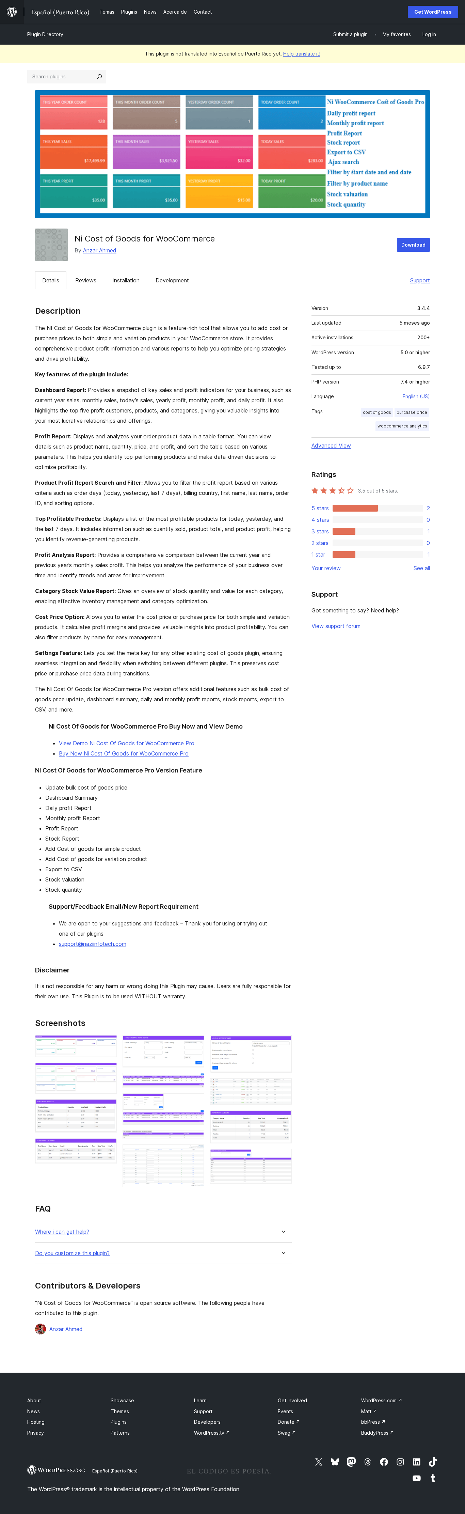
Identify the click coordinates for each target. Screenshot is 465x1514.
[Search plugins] (99, 76)
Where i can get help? (62, 1232)
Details (50, 280)
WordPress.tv (212, 1433)
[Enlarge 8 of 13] (195, 1139)
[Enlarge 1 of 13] (108, 1044)
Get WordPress (433, 12)
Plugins (119, 1422)
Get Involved (292, 1400)
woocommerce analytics (402, 425)
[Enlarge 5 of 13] (195, 1044)
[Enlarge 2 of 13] (108, 1071)
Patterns (120, 1433)
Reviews (85, 280)
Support (420, 280)
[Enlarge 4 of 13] (108, 1147)
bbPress (373, 1422)
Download (413, 245)
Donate (289, 1422)
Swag (287, 1433)
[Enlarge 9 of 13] (195, 1153)
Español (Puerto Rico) (115, 1470)
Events (285, 1411)
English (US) (416, 396)
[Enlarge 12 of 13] (282, 1119)
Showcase (122, 1400)
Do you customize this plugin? (72, 1253)
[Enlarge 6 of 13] (195, 1082)
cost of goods (377, 412)
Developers (207, 1422)
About (34, 1400)
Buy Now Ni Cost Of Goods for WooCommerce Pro (124, 753)
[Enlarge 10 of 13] (282, 1044)
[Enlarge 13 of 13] (282, 1158)
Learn (200, 1400)
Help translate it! (301, 54)
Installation (126, 280)
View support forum (335, 626)
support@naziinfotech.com (92, 943)
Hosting (36, 1422)
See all (422, 568)
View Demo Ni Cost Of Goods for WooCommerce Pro (126, 743)
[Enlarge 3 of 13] (108, 1108)
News (33, 1411)
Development (172, 280)
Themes (120, 1411)
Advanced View (331, 445)
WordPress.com (381, 1400)
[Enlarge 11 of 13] (282, 1087)
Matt (369, 1411)
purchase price (412, 412)
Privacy (35, 1433)
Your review (326, 568)
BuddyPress (377, 1433)
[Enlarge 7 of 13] (195, 1102)
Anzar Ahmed (99, 250)
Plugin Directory (45, 34)
